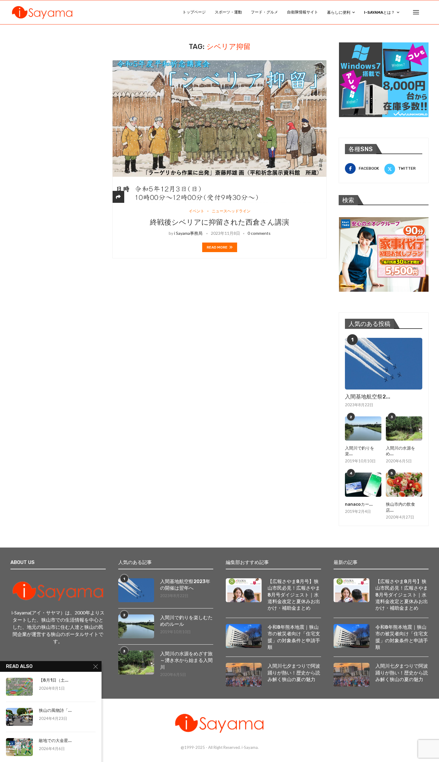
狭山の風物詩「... (55, 710)
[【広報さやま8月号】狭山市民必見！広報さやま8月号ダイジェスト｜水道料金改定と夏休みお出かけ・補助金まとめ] (244, 590)
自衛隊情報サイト (302, 12)
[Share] (118, 197)
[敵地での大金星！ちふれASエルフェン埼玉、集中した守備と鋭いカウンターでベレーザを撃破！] (19, 747)
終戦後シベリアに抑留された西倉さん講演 (219, 222)
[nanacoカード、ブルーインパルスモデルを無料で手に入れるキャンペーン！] (363, 485)
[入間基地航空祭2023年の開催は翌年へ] (383, 364)
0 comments (259, 233)
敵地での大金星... (55, 740)
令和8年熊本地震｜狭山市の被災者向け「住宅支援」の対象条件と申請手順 (294, 637)
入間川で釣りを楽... (359, 451)
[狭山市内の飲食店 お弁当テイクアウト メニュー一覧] (404, 485)
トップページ (194, 12)
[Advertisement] (55, 79)
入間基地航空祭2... (367, 396)
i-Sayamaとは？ (379, 12)
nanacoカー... (359, 504)
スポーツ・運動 (228, 12)
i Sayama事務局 (188, 233)
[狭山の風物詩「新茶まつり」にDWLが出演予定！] (19, 717)
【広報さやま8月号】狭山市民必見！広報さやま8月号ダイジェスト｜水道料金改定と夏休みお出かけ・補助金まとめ (294, 595)
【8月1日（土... (53, 680)
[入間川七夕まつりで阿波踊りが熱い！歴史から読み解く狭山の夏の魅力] (244, 675)
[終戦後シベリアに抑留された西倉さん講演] (219, 131)
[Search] (426, 12)
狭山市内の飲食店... (400, 507)
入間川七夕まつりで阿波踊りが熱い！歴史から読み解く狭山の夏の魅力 (294, 672)
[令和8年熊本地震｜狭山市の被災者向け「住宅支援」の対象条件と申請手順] (244, 636)
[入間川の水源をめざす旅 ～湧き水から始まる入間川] (404, 428)
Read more (217, 247)
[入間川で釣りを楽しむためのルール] (363, 428)
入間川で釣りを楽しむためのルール (186, 621)
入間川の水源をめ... (400, 451)
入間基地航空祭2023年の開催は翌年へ (185, 585)
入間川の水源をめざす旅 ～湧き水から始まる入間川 (187, 660)
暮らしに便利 (338, 12)
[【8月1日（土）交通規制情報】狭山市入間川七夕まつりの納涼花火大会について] (19, 687)
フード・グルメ (264, 12)
